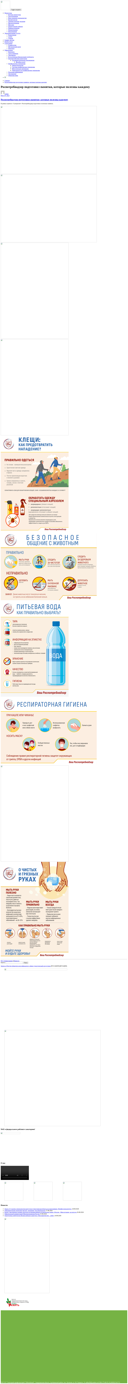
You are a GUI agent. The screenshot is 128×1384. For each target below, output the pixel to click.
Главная (7, 80)
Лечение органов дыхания (16, 21)
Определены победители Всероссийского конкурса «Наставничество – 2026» (29, 1215)
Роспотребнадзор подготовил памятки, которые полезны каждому (25, 82)
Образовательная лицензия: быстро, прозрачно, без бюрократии (24, 1210)
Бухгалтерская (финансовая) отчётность (21, 57)
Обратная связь (13, 75)
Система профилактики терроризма (23, 67)
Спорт (10, 36)
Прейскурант (8, 42)
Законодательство (17, 65)
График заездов (9, 40)
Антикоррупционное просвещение (23, 60)
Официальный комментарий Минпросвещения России (22, 1214)
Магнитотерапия (13, 23)
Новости (16, 961)
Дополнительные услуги (12, 33)
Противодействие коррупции (17, 58)
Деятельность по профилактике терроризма (26, 70)
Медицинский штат (14, 47)
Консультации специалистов (17, 18)
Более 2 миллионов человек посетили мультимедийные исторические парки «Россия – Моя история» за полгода (40, 1212)
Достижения (12, 74)
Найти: (3, 962)
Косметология (12, 20)
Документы (12, 55)
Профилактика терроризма (16, 63)
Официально (8, 50)
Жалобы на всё (20, 62)
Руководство (12, 45)
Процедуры (8, 13)
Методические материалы (20, 69)
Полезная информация (15, 72)
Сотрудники (8, 43)
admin (7, 94)
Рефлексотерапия (13, 28)
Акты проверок (13, 53)
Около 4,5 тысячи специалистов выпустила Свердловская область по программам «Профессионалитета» (38, 1209)
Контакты (11, 52)
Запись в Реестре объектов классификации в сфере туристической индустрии (26, 966)
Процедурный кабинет (15, 26)
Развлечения (12, 35)
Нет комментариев (7, 961)
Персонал (11, 48)
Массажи (11, 25)
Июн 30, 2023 (5, 95)
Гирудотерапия (13, 16)
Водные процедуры (14, 14)
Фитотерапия (12, 31)
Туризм (10, 38)
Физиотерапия (13, 30)
